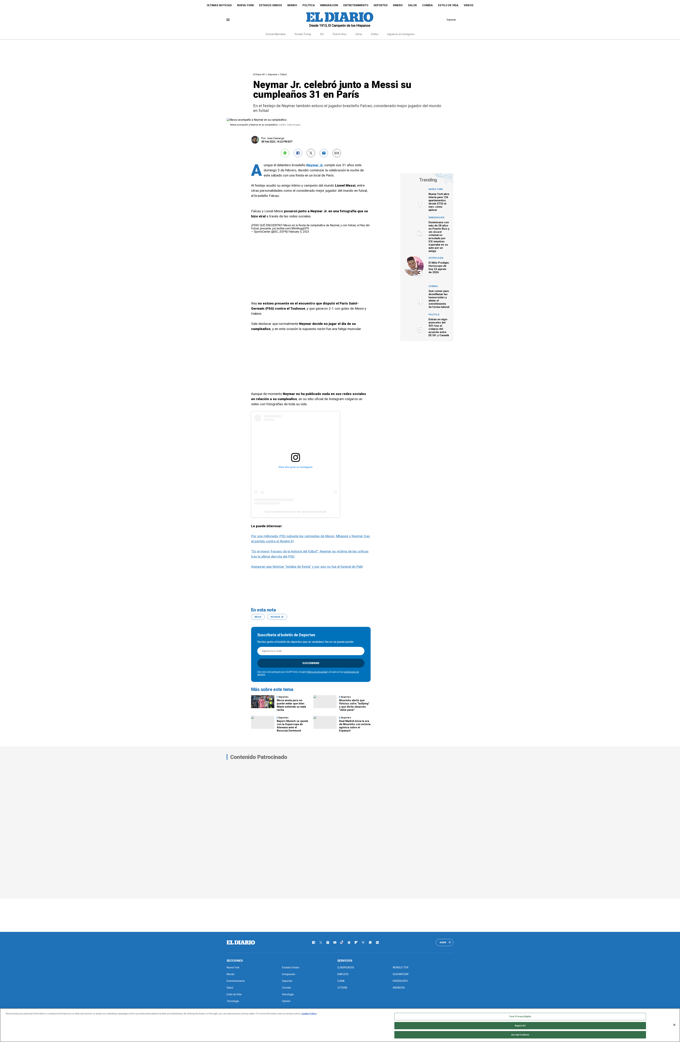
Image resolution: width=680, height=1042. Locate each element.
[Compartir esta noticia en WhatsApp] (285, 153)
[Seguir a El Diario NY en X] (320, 942)
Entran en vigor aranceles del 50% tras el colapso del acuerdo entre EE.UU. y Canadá (439, 327)
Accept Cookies (520, 1034)
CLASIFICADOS (345, 967)
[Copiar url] (337, 153)
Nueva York (245, 5)
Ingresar (451, 19)
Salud (412, 5)
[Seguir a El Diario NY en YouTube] (334, 942)
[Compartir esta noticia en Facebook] (298, 153)
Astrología (436, 258)
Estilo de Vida (448, 5)
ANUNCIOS (399, 987)
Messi (258, 617)
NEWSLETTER (400, 967)
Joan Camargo (275, 138)
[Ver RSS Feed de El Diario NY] (377, 942)
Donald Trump (303, 34)
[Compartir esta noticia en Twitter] (311, 153)
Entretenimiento (355, 5)
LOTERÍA (342, 987)
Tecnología (233, 1001)
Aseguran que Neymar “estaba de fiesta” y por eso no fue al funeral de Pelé (307, 567)
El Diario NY (259, 74)
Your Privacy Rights (520, 1016)
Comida (427, 5)
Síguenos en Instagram (401, 34)
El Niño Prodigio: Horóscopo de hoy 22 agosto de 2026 (439, 267)
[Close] (674, 1025)
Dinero (398, 5)
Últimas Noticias (219, 5)
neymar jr (277, 617)
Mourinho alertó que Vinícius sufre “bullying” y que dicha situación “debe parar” (354, 705)
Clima (358, 34)
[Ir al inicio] (241, 942)
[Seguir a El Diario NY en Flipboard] (356, 942)
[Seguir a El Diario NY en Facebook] (313, 942)
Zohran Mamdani (275, 34)
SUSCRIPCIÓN (400, 974)
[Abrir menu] (228, 20)
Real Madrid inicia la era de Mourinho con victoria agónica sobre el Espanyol (354, 725)
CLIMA (341, 981)
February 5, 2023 (298, 231)
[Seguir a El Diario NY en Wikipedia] (363, 942)
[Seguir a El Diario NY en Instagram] (327, 942)
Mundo (292, 5)
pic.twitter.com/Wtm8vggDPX (290, 228)
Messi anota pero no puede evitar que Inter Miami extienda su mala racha (291, 705)
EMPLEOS (342, 974)
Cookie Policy (309, 1013)
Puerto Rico (340, 34)
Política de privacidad (316, 672)
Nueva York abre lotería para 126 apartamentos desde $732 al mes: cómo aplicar (439, 202)
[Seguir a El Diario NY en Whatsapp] (370, 942)
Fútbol (374, 34)
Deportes (381, 5)
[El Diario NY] (340, 19)
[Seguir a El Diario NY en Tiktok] (341, 942)
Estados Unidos (270, 5)
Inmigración (329, 5)
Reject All (520, 1025)
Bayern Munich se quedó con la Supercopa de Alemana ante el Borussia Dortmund (292, 725)
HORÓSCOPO (400, 981)
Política (308, 5)
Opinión (286, 1001)
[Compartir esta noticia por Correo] (324, 153)
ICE (322, 34)
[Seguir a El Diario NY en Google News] (349, 942)
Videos (468, 5)
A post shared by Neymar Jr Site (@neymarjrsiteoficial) (295, 511)
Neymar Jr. (315, 165)
